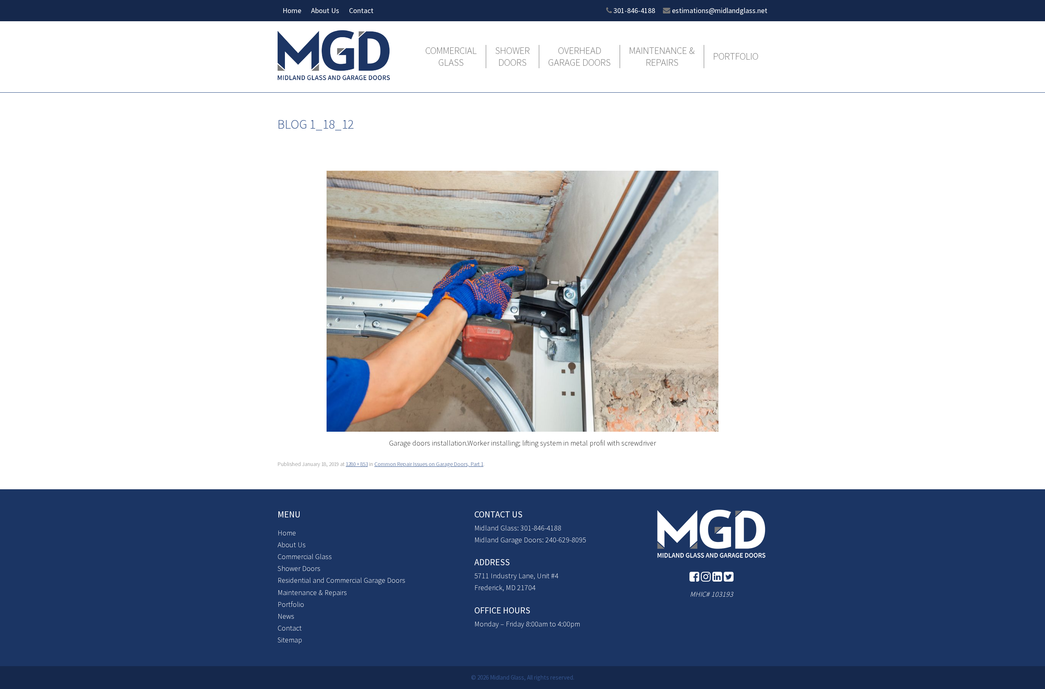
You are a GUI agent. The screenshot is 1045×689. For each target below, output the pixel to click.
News (286, 616)
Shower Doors (512, 57)
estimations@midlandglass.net (719, 10)
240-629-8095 (565, 539)
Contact (361, 10)
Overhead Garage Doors (579, 57)
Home (291, 10)
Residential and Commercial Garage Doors (341, 580)
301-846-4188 (634, 10)
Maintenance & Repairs (662, 57)
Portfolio (735, 56)
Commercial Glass (451, 57)
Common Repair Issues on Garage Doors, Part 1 (428, 464)
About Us (325, 10)
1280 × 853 (357, 464)
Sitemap (290, 639)
